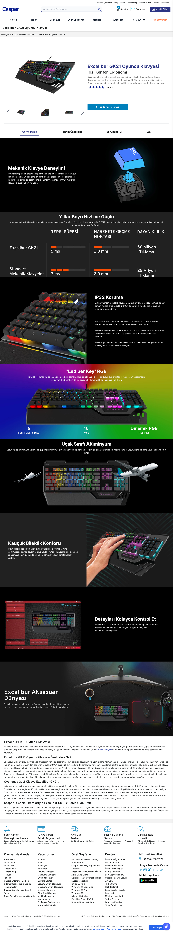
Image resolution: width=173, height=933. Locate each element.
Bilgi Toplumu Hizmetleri (122, 916)
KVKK (82, 916)
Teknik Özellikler (71, 131)
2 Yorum (109, 87)
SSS (149, 131)
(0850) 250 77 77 (153, 859)
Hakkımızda (165, 3)
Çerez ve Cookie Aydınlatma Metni (107, 929)
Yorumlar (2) (114, 131)
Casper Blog (132, 3)
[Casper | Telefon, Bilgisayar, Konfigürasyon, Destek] (20, 10)
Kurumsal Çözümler (104, 3)
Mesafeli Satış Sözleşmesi (143, 916)
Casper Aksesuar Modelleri (23, 35)
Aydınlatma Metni (162, 916)
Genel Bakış (29, 131)
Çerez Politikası (92, 916)
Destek (156, 3)
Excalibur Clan (145, 3)
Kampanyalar (119, 3)
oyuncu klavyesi (104, 749)
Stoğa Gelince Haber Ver (107, 107)
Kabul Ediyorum (158, 927)
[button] (8, 112)
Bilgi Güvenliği (105, 916)
